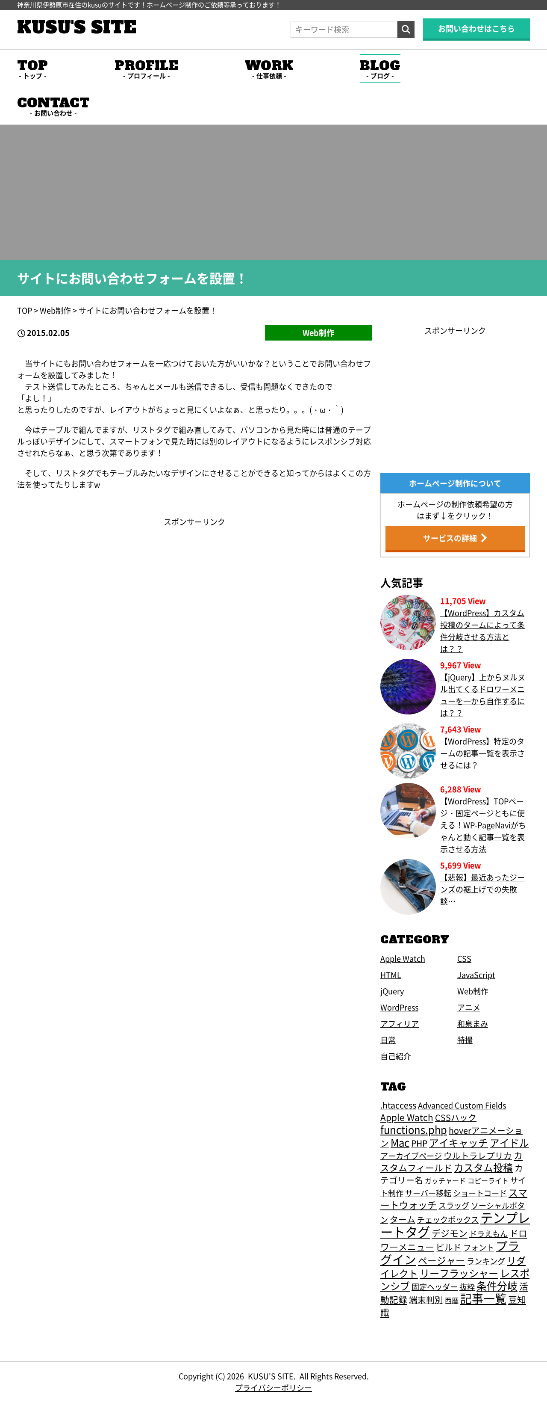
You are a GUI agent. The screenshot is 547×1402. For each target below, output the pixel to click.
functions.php (413, 1129)
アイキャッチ (458, 1142)
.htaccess (398, 1105)
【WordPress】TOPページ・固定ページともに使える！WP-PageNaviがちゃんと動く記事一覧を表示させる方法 (483, 824)
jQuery (392, 990)
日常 (388, 1039)
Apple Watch (402, 958)
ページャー (441, 1260)
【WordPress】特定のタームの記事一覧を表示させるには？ (482, 753)
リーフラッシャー (459, 1273)
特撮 (465, 1039)
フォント (478, 1247)
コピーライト (488, 1180)
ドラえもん (488, 1233)
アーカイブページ (411, 1155)
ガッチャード (445, 1180)
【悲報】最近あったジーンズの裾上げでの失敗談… (482, 889)
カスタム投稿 (483, 1167)
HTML (390, 974)
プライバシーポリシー (273, 1387)
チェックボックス (448, 1219)
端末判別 (426, 1299)
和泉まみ (472, 1023)
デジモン (450, 1233)
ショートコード (480, 1192)
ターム (402, 1219)
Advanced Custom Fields (462, 1105)
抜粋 (467, 1286)
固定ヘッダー (435, 1286)
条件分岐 (497, 1285)
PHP (419, 1143)
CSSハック (455, 1117)
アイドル (509, 1142)
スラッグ (453, 1205)
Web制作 (318, 332)
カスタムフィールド (451, 1161)
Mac (400, 1142)
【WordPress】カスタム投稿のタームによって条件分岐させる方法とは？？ (482, 630)
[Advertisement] (194, 587)
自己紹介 (395, 1055)
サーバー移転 (428, 1192)
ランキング (486, 1260)
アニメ (468, 1007)
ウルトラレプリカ (478, 1155)
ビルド (449, 1247)
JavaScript (476, 974)
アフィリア (399, 1023)
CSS (464, 958)
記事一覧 (483, 1298)
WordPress (399, 1007)
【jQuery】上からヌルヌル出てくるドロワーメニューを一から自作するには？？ (482, 694)
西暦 (452, 1300)
